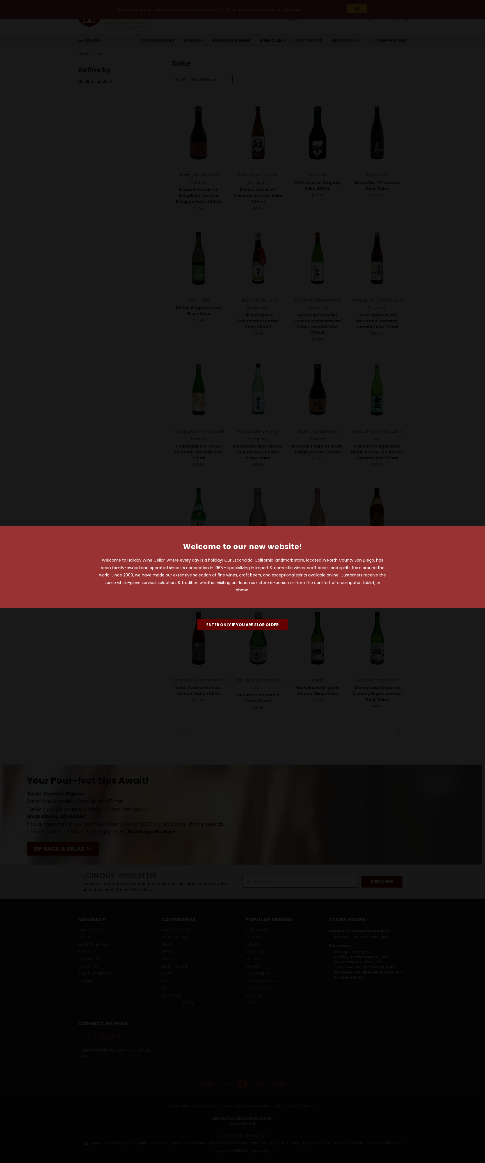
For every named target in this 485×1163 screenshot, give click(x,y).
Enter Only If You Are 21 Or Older (242, 624)
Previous (470, 1145)
